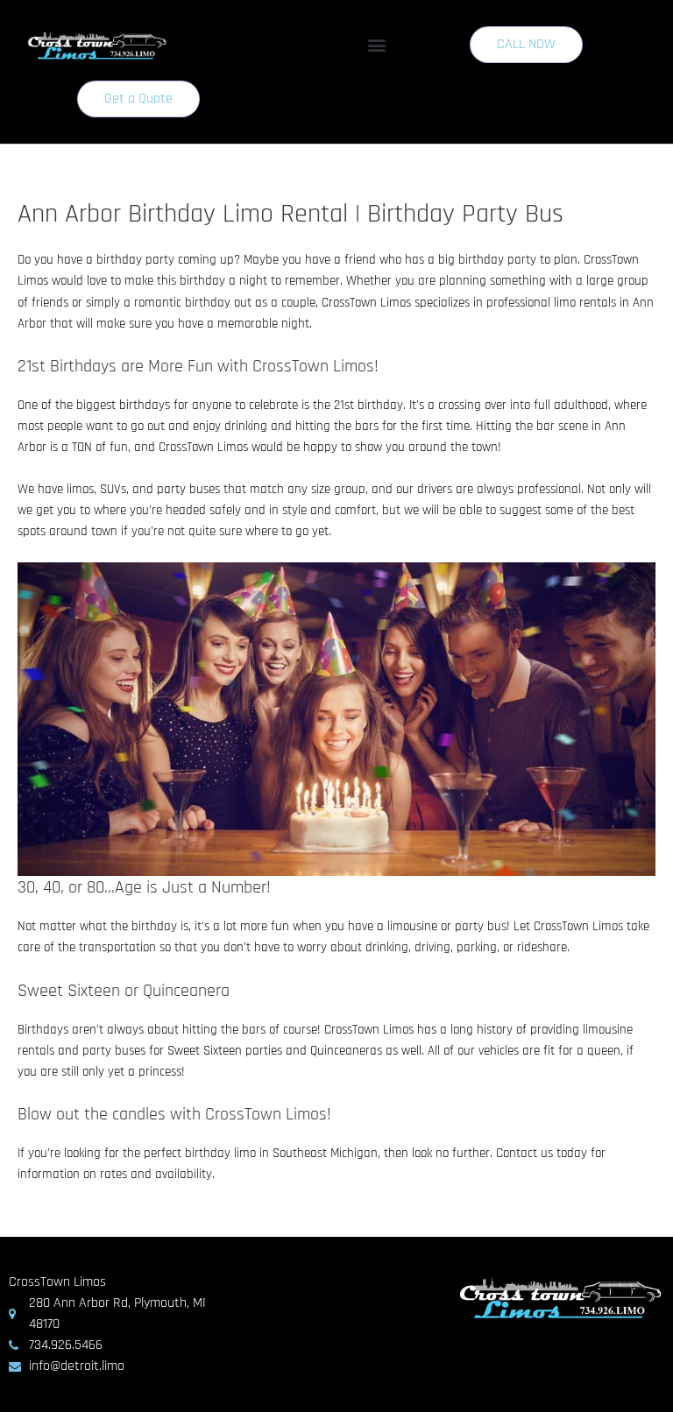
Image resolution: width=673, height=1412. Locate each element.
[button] (377, 45)
